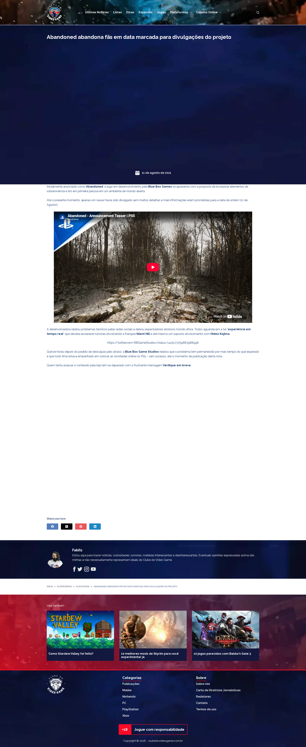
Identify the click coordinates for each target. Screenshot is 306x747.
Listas (117, 12)
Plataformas (179, 12)
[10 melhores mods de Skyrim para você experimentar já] (153, 629)
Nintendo (128, 696)
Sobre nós (203, 684)
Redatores (203, 696)
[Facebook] (52, 526)
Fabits (77, 550)
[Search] (258, 12)
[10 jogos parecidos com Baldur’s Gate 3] (225, 629)
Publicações (130, 684)
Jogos (161, 12)
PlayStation (130, 709)
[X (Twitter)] (66, 526)
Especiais (145, 12)
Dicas (130, 12)
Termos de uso (206, 709)
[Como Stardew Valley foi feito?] (80, 629)
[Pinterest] (81, 526)
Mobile (127, 690)
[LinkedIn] (95, 526)
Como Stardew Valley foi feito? (71, 653)
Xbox (125, 715)
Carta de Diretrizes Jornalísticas (218, 690)
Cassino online (207, 12)
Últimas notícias (97, 12)
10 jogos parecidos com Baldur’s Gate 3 (222, 653)
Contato (202, 703)
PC (124, 703)
